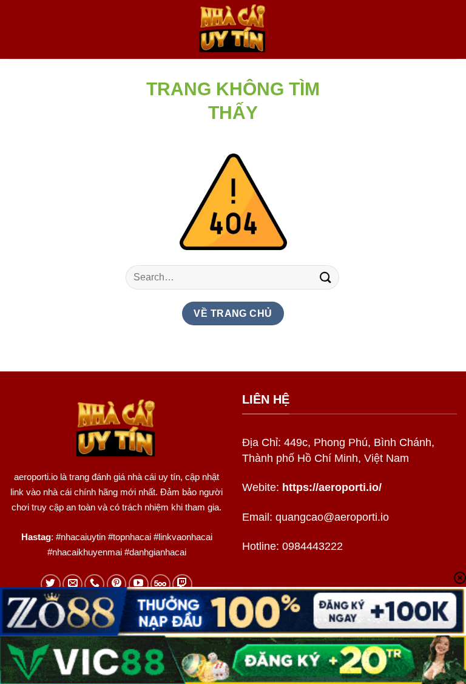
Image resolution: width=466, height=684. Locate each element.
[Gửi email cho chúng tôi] (72, 584)
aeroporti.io (36, 477)
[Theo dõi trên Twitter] (51, 584)
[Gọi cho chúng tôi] (94, 584)
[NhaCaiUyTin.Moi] (233, 29)
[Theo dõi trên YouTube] (139, 584)
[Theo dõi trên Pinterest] (117, 584)
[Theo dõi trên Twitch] (182, 584)
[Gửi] (326, 277)
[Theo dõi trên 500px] (160, 584)
